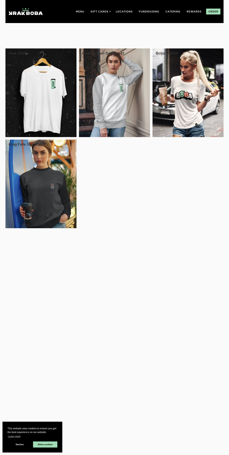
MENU (80, 11)
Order (213, 11)
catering (172, 11)
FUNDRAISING (149, 11)
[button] (101, 11)
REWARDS (194, 11)
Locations (124, 11)
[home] (26, 11)
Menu (17, 32)
